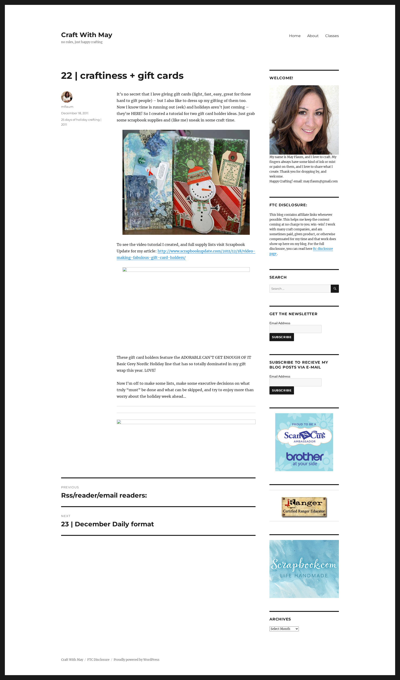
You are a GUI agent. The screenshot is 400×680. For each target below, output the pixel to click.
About (313, 36)
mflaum (67, 106)
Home (295, 36)
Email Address (279, 323)
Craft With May (86, 35)
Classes (332, 36)
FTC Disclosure (98, 660)
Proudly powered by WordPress (136, 660)
